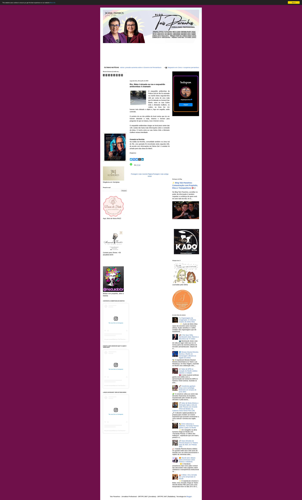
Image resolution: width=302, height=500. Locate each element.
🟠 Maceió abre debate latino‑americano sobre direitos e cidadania (187, 460)
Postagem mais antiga (160, 174)
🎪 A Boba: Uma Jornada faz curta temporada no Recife (188, 477)
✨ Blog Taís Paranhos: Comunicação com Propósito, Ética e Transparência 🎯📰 (185, 185)
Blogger (189, 496)
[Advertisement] (141, 53)
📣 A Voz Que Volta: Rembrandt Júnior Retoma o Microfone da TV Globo (189, 337)
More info (52, 3)
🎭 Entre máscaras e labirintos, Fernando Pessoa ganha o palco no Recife (189, 425)
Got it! (294, 2)
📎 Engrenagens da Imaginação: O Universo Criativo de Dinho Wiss (187, 320)
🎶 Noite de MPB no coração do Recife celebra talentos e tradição (188, 371)
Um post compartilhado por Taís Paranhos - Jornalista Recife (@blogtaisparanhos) (124, 339)
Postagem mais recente (139, 174)
